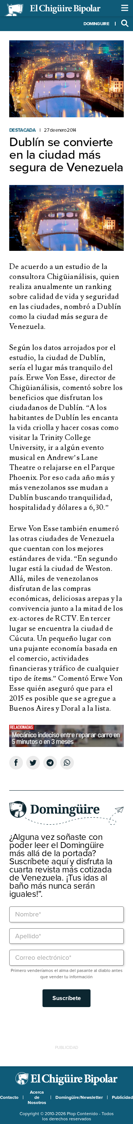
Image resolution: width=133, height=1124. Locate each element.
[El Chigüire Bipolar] (52, 10)
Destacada (22, 130)
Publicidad (122, 1097)
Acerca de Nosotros (37, 1097)
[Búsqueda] (125, 23)
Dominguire (96, 23)
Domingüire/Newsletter (79, 1097)
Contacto (9, 1097)
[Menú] (125, 8)
